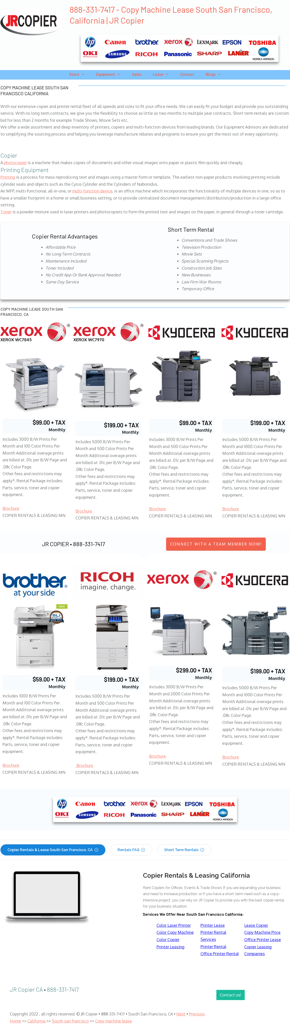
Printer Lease (213, 925)
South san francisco (70, 1020)
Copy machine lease (113, 1020)
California (36, 1020)
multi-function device (92, 190)
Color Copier (168, 939)
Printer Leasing (170, 946)
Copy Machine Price (262, 932)
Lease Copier (256, 925)
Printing (7, 177)
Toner (6, 211)
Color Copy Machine (175, 932)
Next (181, 1013)
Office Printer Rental (220, 953)
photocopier (15, 162)
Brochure (10, 508)
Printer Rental (213, 946)
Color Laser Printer (174, 925)
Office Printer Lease (262, 939)
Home (15, 1020)
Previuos (197, 1013)
